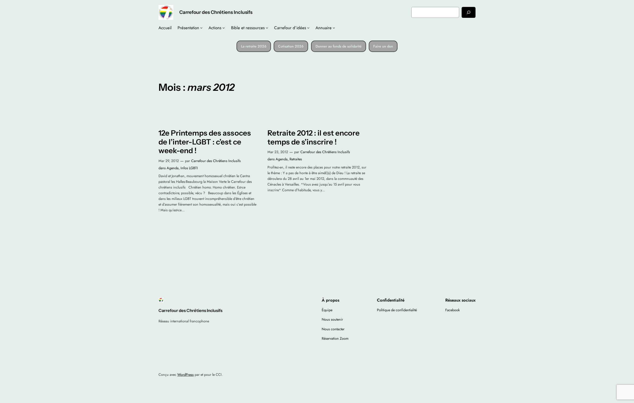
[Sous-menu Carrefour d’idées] (308, 27)
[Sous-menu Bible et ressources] (267, 27)
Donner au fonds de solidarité (339, 46)
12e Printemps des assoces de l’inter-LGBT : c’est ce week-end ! (204, 142)
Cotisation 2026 (291, 46)
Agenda (173, 168)
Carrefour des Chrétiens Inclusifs (215, 12)
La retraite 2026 (253, 46)
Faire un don (383, 46)
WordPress (185, 374)
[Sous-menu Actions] (223, 27)
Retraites (296, 159)
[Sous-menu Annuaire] (334, 27)
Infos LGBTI (189, 168)
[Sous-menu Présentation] (201, 27)
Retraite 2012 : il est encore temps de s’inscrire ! (313, 137)
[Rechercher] (469, 12)
